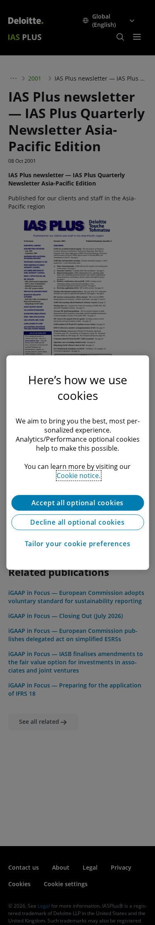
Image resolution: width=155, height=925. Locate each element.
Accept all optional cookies (77, 502)
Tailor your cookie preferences (78, 543)
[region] (77, 462)
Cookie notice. (78, 475)
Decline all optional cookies (77, 522)
